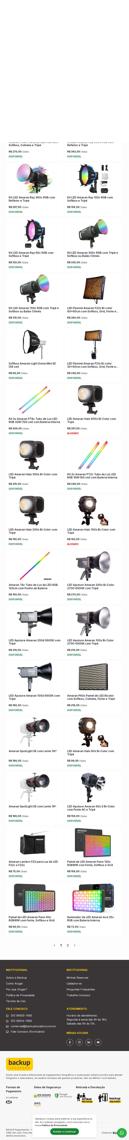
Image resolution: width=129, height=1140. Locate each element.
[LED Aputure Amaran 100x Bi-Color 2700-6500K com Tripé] (93, 622)
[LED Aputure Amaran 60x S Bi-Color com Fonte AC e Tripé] (93, 788)
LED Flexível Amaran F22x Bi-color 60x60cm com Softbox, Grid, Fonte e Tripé (91, 311)
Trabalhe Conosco (78, 995)
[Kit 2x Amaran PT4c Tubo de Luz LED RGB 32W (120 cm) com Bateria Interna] (34, 400)
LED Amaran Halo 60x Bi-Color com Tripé (90, 752)
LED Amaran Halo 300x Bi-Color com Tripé (33, 476)
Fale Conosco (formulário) (28, 1031)
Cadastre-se (74, 983)
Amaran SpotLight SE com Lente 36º (33, 751)
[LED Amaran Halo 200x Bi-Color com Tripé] (34, 511)
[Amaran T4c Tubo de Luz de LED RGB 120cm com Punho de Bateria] (34, 566)
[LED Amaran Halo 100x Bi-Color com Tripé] (93, 511)
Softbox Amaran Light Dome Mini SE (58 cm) (32, 365)
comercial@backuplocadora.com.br (33, 1026)
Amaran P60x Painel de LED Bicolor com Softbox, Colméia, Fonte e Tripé (91, 697)
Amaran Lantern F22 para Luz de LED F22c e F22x (33, 863)
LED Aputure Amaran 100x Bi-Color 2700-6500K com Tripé (90, 642)
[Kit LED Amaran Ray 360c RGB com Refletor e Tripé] (34, 179)
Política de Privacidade (20, 995)
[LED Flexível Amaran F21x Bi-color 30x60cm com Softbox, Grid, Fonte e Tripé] (93, 345)
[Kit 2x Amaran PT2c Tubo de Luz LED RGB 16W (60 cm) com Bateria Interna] (93, 456)
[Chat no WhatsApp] (121, 1132)
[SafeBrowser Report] (63, 1095)
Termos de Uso (16, 1001)
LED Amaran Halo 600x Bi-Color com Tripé (91, 420)
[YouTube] (98, 1042)
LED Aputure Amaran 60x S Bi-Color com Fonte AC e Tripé (91, 808)
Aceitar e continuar (64, 1131)
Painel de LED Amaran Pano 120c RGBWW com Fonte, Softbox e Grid (90, 863)
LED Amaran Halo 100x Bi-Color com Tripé (91, 531)
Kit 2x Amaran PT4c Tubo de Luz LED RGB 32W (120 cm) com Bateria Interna (34, 420)
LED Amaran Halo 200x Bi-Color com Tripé (33, 531)
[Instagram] (79, 1042)
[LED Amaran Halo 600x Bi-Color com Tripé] (93, 400)
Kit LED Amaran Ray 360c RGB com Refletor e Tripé (32, 199)
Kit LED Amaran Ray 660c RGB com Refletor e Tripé (90, 143)
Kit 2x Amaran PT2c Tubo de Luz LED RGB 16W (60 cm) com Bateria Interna (92, 476)
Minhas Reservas (77, 977)
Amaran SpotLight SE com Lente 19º (32, 806)
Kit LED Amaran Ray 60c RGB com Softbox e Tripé (31, 254)
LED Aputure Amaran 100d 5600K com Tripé (34, 697)
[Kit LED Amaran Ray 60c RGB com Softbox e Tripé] (34, 234)
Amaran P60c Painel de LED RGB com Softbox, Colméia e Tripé (33, 143)
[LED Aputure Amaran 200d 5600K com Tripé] (34, 622)
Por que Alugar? (16, 989)
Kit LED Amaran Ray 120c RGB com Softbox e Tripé (90, 199)
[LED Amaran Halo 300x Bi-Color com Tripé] (34, 456)
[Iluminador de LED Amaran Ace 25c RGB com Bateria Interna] (93, 899)
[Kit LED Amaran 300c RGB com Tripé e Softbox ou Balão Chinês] (93, 234)
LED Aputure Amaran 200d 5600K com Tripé (34, 642)
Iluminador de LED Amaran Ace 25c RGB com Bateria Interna (90, 918)
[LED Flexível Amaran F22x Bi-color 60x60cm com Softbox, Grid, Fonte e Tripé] (93, 289)
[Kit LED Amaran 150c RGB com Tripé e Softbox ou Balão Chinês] (34, 289)
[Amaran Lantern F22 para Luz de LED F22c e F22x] (34, 843)
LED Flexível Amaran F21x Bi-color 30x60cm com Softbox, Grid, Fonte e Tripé (91, 367)
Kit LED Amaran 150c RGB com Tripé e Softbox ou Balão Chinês (34, 309)
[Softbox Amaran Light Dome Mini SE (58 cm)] (34, 345)
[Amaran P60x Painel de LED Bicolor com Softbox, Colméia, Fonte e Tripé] (93, 677)
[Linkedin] (88, 1042)
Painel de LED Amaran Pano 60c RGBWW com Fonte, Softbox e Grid (31, 918)
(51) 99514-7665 (21, 1021)
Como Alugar (14, 983)
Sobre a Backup (16, 977)
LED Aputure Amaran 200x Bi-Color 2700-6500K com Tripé (90, 586)
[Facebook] (70, 1042)
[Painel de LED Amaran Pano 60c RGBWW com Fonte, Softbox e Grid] (34, 899)
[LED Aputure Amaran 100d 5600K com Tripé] (34, 677)
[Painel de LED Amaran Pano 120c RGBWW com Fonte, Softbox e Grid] (93, 843)
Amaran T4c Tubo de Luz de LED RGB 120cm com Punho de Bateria (33, 586)
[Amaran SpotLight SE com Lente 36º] (34, 733)
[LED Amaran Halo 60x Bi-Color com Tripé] (93, 733)
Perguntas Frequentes (81, 989)
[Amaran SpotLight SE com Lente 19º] (34, 788)
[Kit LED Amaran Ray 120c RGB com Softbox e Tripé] (93, 179)
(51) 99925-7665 (21, 1015)
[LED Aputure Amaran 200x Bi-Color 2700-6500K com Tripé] (93, 566)
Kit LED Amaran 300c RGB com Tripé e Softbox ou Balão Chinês (92, 254)
